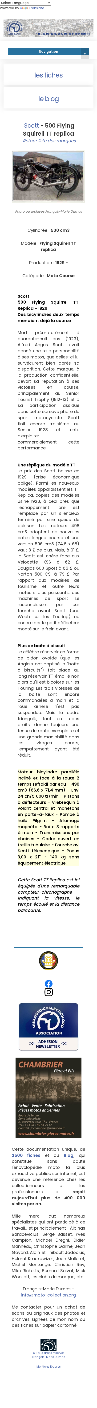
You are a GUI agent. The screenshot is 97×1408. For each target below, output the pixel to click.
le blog (48, 98)
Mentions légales (48, 1367)
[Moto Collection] (48, 1345)
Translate (36, 8)
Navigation (62, 52)
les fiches (48, 75)
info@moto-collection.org (48, 1295)
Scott (31, 125)
